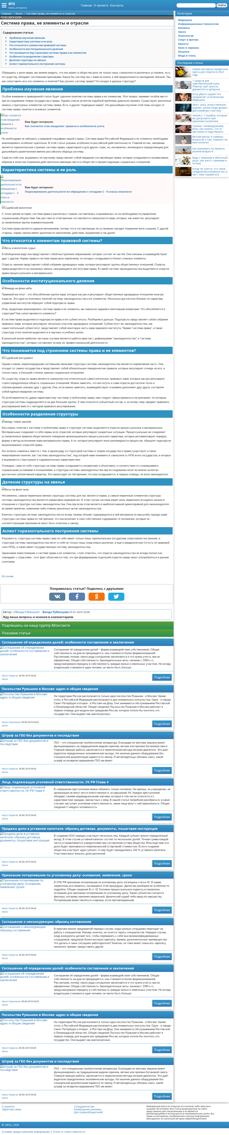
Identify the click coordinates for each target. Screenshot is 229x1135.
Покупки (183, 51)
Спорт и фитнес (188, 39)
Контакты (116, 5)
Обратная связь (11, 1109)
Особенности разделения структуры (31, 56)
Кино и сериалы (188, 47)
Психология (186, 35)
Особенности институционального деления (36, 49)
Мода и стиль (187, 55)
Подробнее (162, 677)
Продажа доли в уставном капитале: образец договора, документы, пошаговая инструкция (80, 828)
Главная (86, 5)
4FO (11, 3)
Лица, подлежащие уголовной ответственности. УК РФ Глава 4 (55, 782)
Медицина (185, 20)
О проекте (101, 5)
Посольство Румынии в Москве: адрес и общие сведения (50, 689)
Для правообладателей (88, 1112)
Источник (7, 576)
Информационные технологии (198, 24)
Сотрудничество (84, 1106)
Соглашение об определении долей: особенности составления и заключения (68, 642)
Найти (222, 5)
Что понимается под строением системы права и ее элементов (47, 52)
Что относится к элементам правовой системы (37, 45)
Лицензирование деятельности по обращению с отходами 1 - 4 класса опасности (78, 191)
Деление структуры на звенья (27, 60)
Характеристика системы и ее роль (30, 41)
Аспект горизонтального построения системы (37, 64)
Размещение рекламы (87, 1109)
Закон (5, 679)
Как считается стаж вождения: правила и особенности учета (64, 126)
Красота (183, 43)
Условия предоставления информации (26, 1131)
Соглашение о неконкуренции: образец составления (46, 921)
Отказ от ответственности (69, 1131)
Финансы (184, 28)
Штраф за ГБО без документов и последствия (40, 735)
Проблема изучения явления (27, 38)
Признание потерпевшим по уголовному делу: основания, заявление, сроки (67, 875)
